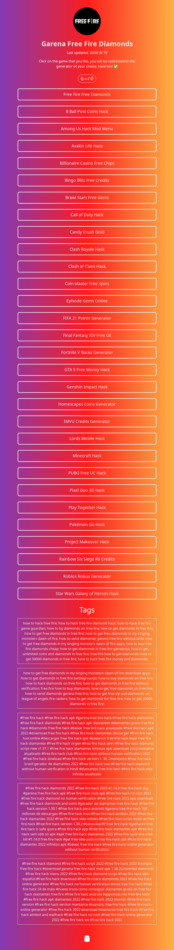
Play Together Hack (87, 507)
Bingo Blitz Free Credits (87, 180)
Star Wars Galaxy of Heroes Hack (87, 593)
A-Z (87, 78)
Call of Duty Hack (87, 215)
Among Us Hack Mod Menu (87, 128)
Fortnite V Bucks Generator (87, 352)
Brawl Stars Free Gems (87, 197)
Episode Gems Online (87, 301)
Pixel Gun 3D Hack (87, 490)
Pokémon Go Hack (87, 524)
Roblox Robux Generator (87, 576)
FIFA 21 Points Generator (87, 318)
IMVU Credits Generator (87, 421)
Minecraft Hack (87, 455)
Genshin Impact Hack (87, 387)
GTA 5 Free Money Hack (87, 369)
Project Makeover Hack (87, 542)
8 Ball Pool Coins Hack (87, 111)
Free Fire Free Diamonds (87, 94)
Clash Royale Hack (87, 249)
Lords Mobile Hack (87, 438)
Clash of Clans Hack (87, 266)
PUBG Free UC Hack (87, 473)
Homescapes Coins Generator (87, 404)
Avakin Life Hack (87, 146)
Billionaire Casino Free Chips (87, 163)
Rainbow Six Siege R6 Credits (87, 559)
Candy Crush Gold (87, 232)
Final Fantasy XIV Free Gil (87, 335)
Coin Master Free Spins (87, 283)
